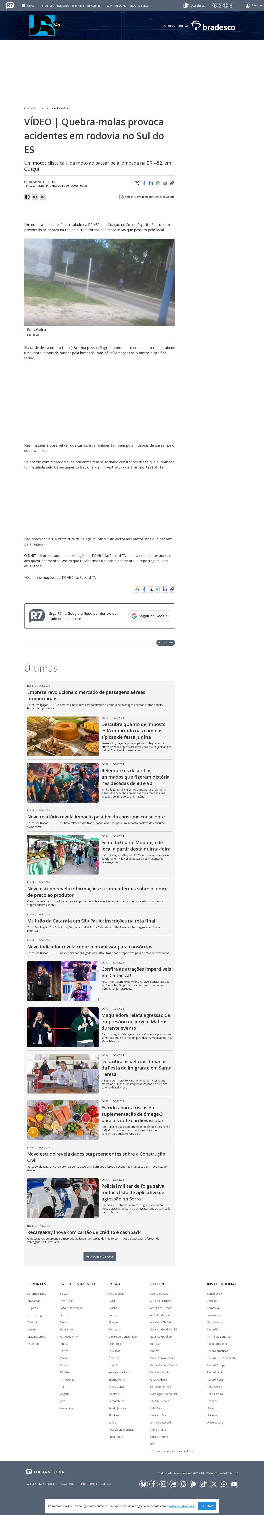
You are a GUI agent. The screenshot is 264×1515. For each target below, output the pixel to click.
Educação (114, 1351)
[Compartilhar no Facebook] (144, 183)
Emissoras (213, 1315)
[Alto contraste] (27, 197)
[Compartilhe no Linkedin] (151, 183)
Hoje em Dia (158, 1415)
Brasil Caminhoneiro (162, 1358)
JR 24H (108, 5)
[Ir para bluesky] (143, 1484)
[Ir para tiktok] (204, 1484)
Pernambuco (116, 1401)
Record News (139, 5)
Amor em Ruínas (160, 1308)
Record (120, 5)
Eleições (63, 5)
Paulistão (33, 1344)
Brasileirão (34, 1301)
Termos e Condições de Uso (94, 1484)
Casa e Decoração (71, 1308)
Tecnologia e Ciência (121, 1429)
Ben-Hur (155, 1344)
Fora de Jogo (35, 1315)
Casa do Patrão (160, 1372)
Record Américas (217, 1351)
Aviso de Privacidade (182, 1506)
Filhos (63, 1344)
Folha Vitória (61, 108)
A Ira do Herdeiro (161, 1301)
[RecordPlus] (194, 5)
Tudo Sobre (115, 1437)
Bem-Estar (66, 1301)
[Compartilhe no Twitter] (137, 183)
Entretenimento (77, 1284)
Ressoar (212, 1401)
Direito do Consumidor (122, 1336)
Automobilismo (36, 1293)
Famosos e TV (69, 1336)
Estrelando (66, 1329)
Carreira (212, 1301)
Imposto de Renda (120, 1372)
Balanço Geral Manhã (163, 1329)
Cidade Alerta (158, 1379)
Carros (112, 1315)
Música (64, 1365)
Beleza (64, 1293)
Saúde (112, 1422)
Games (64, 1351)
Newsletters (214, 1322)
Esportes (94, 5)
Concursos (115, 1329)
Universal (212, 1415)
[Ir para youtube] (234, 1484)
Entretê (78, 5)
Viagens (64, 1394)
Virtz (62, 1401)
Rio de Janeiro (117, 1408)
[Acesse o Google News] (165, 183)
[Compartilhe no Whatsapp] (158, 183)
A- (43, 196)
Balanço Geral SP (161, 1336)
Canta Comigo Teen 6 (164, 1365)
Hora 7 (112, 1365)
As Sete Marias (159, 1315)
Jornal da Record (160, 1422)
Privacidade (67, 1484)
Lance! (31, 1329)
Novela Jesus (158, 1429)
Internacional (116, 1379)
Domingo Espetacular (163, 1394)
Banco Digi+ (214, 1293)
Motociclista (166, 642)
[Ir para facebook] (214, 5)
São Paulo (114, 1415)
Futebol (32, 1322)
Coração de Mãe (160, 1386)
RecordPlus (214, 1329)
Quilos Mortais (159, 1437)
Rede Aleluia (214, 1386)
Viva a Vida (66, 1408)
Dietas (64, 1322)
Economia (114, 1344)
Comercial (213, 1308)
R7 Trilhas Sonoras (218, 1336)
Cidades (45, 108)
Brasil (111, 1301)
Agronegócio (116, 1293)
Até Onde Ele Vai (160, 1322)
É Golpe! (113, 1358)
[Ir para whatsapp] (224, 1484)
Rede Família (215, 1394)
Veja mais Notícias (99, 1256)
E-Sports (32, 1308)
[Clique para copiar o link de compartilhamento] (172, 183)
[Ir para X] (220, 5)
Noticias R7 (30, 108)
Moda (63, 1358)
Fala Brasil (156, 1408)
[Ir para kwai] (173, 1484)
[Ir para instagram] (225, 5)
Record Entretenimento (221, 1358)
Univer (211, 1408)
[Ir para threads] (184, 1484)
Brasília (48, 5)
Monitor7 (114, 1394)
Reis (152, 1444)
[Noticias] (132, 25)
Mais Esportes (36, 1336)
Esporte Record (159, 1401)
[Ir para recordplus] (194, 1484)
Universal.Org (215, 1422)
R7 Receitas (67, 1379)
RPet (63, 1386)
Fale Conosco (48, 1484)
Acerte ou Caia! (159, 1293)
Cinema (64, 1315)
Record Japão (215, 1372)
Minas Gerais (116, 1386)
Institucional (222, 1284)
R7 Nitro (65, 1372)
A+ (35, 196)
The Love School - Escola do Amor (172, 1451)
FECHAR (207, 1506)
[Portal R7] (10, 5)
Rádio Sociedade (217, 1344)
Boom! (154, 1351)
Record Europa (216, 1365)
